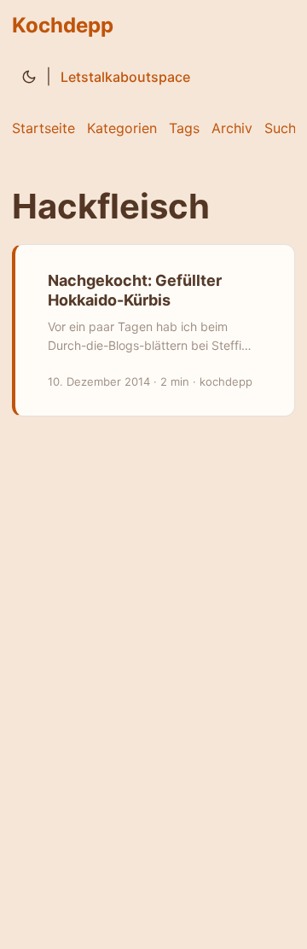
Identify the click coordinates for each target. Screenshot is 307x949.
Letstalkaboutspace (125, 76)
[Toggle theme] (29, 76)
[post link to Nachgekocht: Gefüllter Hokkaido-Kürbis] (154, 330)
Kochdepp (62, 25)
